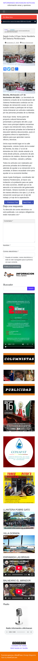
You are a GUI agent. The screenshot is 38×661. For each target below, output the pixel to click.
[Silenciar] (29, 575)
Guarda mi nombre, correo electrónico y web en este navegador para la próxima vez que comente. (19, 260)
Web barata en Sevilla (19, 648)
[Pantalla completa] (32, 575)
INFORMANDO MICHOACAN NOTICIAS (19, 3)
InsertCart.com (12, 657)
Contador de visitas (19, 646)
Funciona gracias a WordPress (12, 655)
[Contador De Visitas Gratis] (19, 643)
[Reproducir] (6, 575)
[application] (19, 568)
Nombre (6, 245)
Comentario (8, 221)
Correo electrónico (11, 251)
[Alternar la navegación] (4, 11)
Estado (12, 29)
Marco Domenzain (27, 42)
